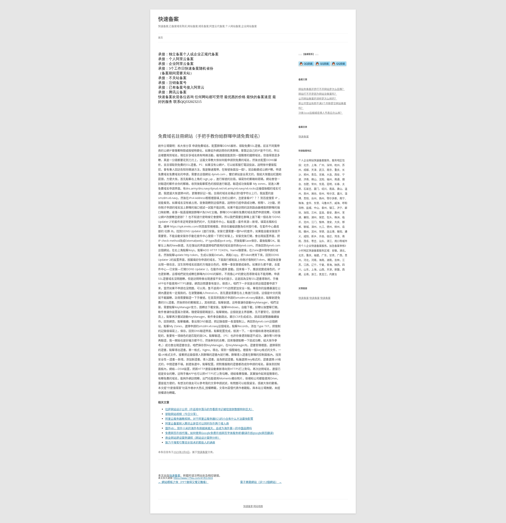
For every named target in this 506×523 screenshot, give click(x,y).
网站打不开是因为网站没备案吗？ (317, 94)
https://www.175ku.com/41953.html (193, 478)
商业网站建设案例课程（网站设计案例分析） (193, 438)
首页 (160, 37)
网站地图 (258, 506)
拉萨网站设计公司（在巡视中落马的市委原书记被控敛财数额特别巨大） (209, 409)
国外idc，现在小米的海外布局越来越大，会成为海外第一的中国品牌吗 (208, 428)
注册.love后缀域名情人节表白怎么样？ (320, 113)
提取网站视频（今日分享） (181, 414)
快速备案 (168, 19)
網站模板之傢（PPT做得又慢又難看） (183, 482)
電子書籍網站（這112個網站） (261, 482)
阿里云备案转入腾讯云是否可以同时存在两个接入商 (197, 423)
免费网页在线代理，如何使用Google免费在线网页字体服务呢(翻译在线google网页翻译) (219, 433)
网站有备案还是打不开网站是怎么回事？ (321, 89)
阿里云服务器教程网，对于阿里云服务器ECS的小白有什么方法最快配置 (209, 419)
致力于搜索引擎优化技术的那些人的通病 (190, 442)
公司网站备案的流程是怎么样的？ (317, 98)
